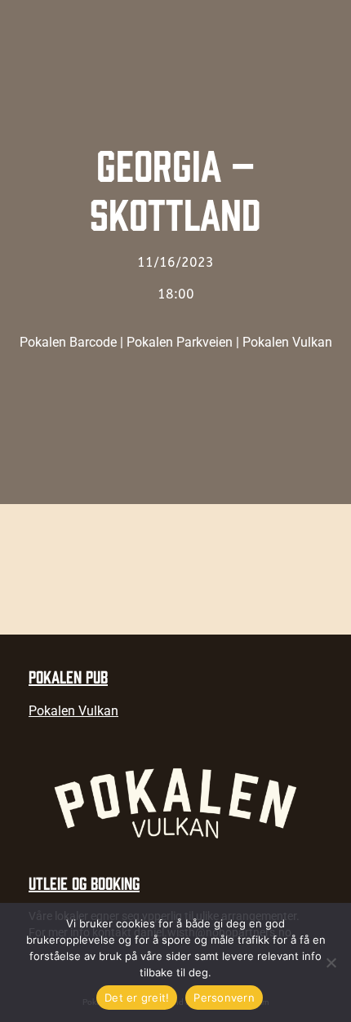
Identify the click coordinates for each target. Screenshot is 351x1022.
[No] (330, 962)
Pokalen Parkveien (180, 342)
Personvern (224, 997)
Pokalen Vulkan (287, 342)
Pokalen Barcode (68, 342)
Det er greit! (136, 997)
